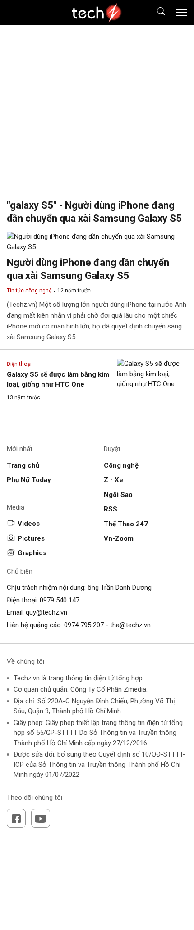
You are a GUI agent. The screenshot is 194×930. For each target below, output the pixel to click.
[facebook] (16, 818)
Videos (29, 524)
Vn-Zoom (119, 538)
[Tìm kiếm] (155, 12)
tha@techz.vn (130, 625)
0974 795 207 (84, 625)
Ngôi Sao (118, 495)
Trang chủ (23, 465)
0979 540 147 (59, 600)
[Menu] (181, 12)
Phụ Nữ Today (29, 480)
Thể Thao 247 (126, 524)
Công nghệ (121, 465)
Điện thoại (19, 364)
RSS (110, 509)
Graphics (32, 553)
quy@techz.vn (46, 612)
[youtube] (40, 818)
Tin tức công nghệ (29, 290)
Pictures (31, 538)
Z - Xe (113, 480)
